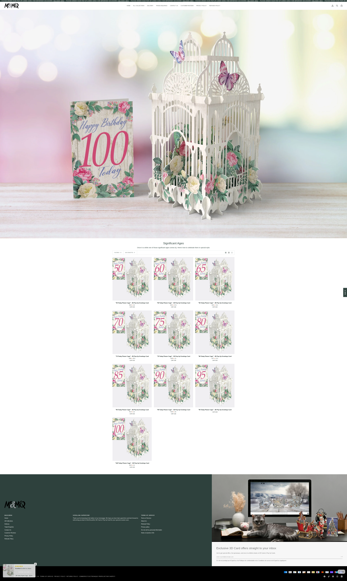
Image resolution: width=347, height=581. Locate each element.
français (9, 572)
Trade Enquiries (9, 527)
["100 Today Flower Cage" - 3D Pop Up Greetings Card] (132, 439)
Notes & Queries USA (147, 533)
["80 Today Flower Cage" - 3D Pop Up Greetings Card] (214, 332)
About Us (144, 521)
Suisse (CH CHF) (24, 572)
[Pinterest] (333, 576)
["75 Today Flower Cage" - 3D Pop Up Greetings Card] (173, 332)
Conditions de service (264, 560)
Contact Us (8, 530)
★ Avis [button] (345, 292)
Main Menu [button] (8, 515)
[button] (139, 6)
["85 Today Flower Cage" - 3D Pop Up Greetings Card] (132, 385)
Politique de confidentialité (246, 560)
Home (6, 518)
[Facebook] (324, 576)
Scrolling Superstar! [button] (81, 515)
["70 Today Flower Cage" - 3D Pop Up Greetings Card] (132, 332)
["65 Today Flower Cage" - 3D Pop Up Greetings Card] (214, 279)
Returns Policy (72, 576)
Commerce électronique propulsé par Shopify (97, 576)
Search (19, 576)
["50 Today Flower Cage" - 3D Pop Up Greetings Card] (132, 279)
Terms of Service (146, 518)
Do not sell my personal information (151, 530)
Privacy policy (145, 527)
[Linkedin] (341, 576)
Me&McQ (9, 576)
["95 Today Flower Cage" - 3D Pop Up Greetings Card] (214, 385)
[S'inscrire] (340, 556)
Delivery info (59, 1)
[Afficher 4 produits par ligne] (232, 253)
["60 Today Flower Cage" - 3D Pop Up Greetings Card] (173, 279)
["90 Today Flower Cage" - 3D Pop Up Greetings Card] (173, 385)
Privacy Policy (9, 536)
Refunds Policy (9, 539)
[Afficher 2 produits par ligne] (225, 253)
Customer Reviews (10, 533)
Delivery (7, 524)
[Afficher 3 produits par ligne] (228, 253)
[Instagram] (337, 576)
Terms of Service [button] (148, 515)
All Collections (9, 521)
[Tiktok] (328, 576)
